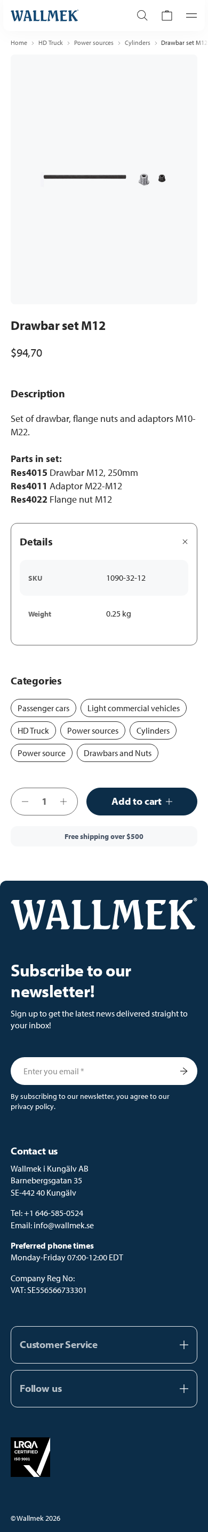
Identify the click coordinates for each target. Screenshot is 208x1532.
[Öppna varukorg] (167, 15)
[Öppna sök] (142, 15)
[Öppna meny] (188, 15)
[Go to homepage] (60, 15)
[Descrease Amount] (22, 801)
